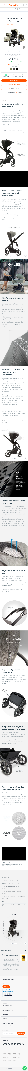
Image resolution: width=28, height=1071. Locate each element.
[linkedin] (9, 1044)
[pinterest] (12, 1044)
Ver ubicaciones (8, 1005)
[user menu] (23, 5)
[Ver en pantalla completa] (24, 47)
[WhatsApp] (24, 1068)
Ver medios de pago (15, 64)
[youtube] (23, 1044)
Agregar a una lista (15, 88)
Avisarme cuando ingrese (14, 84)
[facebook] (3, 1044)
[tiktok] (17, 1044)
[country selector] (4, 5)
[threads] (15, 1044)
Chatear (6, 986)
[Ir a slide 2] (15, 458)
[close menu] (1, 5)
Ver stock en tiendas (14, 80)
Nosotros (5, 1014)
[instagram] (6, 1044)
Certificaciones (6, 950)
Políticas (4, 1018)
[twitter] (20, 1044)
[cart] (26, 5)
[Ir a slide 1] (12, 458)
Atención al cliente (7, 1010)
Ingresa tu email (6, 1030)
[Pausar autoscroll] (25, 256)
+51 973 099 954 (8, 983)
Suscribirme (21, 1033)
